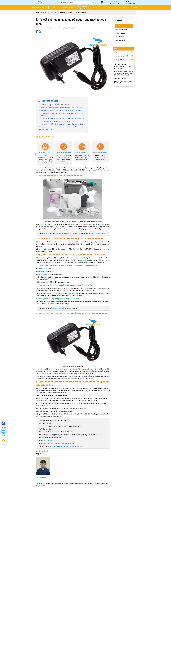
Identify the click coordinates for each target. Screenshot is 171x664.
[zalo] (40, 31)
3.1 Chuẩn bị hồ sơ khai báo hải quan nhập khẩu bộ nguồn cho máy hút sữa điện (62, 114)
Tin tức (47, 12)
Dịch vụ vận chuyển (41, 28)
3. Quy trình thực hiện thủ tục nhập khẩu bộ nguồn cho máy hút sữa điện (61, 110)
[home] (40, 2)
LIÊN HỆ (135, 7)
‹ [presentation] (36, 154)
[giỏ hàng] (102, 2)
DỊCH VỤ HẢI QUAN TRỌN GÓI (82, 7)
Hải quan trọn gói (52, 28)
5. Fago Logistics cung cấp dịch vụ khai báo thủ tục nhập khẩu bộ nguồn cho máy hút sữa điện (61, 128)
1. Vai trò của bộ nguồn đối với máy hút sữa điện (54, 105)
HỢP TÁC (95, 7)
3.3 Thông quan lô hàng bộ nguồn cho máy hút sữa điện (57, 121)
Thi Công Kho (62, 28)
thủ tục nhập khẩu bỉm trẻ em (62, 308)
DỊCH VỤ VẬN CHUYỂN (37, 7)
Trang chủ (39, 12)
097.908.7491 (48, 440)
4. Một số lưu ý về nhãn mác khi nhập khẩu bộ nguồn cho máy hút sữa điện (62, 124)
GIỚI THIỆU (55, 7)
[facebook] (37, 31)
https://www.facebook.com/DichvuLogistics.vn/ (67, 446)
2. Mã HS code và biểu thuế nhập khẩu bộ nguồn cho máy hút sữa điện (60, 107)
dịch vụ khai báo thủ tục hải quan (71, 233)
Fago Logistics (84, 260)
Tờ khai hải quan (42, 268)
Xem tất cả (118, 26)
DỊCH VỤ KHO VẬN (68, 7)
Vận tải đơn (40, 271)
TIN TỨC (108, 7)
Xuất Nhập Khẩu (71, 28)
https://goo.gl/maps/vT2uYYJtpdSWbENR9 (60, 443)
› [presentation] (109, 154)
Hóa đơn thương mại (43, 274)
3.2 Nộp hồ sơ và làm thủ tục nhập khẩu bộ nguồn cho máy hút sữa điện (62, 118)
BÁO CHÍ (121, 7)
